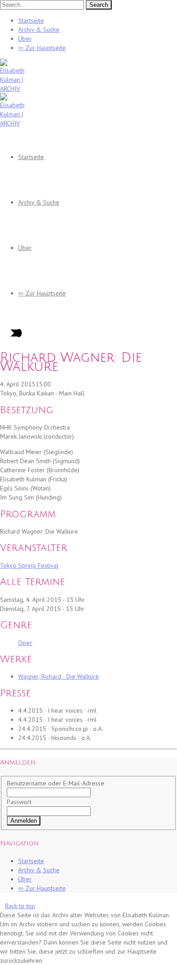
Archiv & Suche (38, 29)
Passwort (19, 802)
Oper (25, 643)
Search (98, 4)
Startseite (31, 20)
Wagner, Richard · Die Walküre (58, 676)
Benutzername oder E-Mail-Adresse (55, 783)
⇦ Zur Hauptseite (42, 48)
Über (25, 39)
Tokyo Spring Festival (29, 565)
